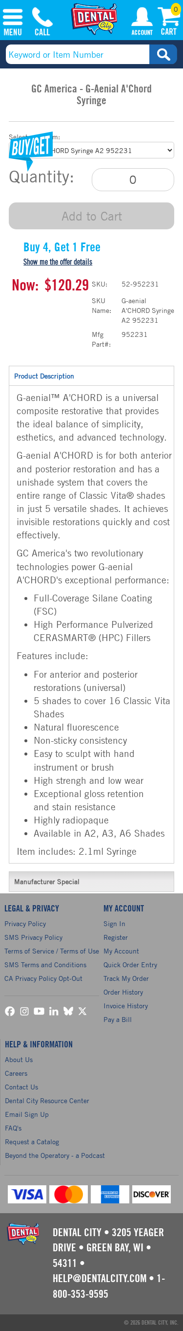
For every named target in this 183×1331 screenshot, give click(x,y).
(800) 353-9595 (42, 23)
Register (115, 937)
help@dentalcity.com (99, 1278)
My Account (142, 23)
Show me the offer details (57, 262)
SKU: (99, 284)
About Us (19, 1059)
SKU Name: (101, 305)
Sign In (114, 923)
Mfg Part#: (101, 339)
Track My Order (126, 978)
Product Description (44, 376)
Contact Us (21, 1087)
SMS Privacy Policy (33, 937)
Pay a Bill (117, 1019)
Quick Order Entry (130, 964)
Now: (25, 285)
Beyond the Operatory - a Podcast (55, 1155)
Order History (123, 992)
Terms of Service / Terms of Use (51, 951)
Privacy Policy (25, 923)
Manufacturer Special (47, 881)
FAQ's (13, 1128)
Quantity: (41, 176)
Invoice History (125, 1005)
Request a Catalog (32, 1141)
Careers (16, 1073)
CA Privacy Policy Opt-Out (43, 978)
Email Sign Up (27, 1114)
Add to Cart (91, 215)
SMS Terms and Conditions (45, 964)
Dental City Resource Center (47, 1100)
